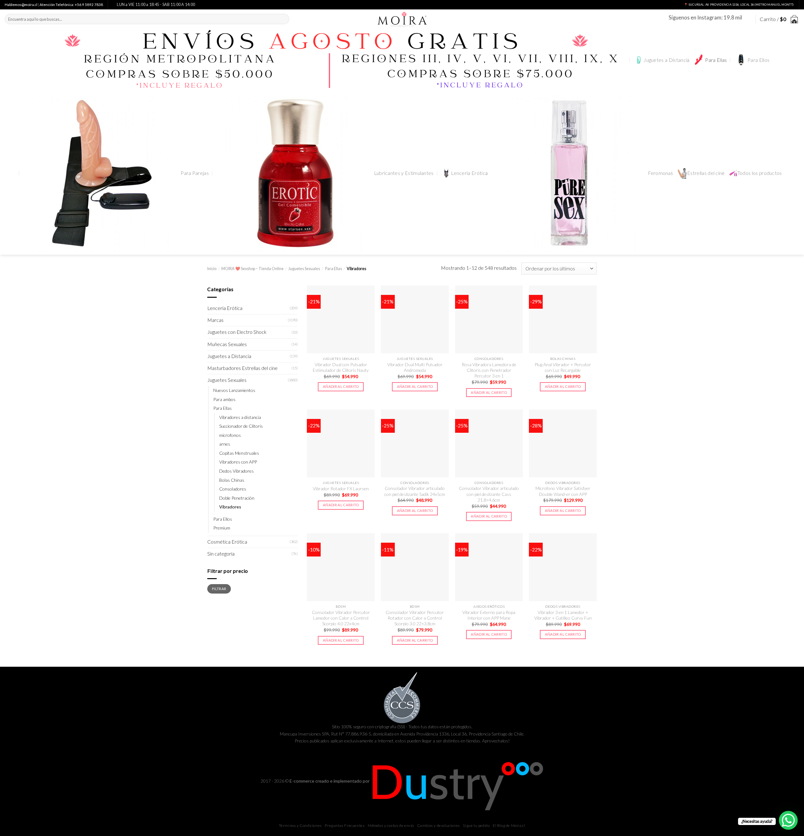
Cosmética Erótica (227, 542)
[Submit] (284, 19)
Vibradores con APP (238, 461)
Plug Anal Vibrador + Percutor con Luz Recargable (563, 367)
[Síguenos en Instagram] (747, 19)
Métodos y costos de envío (391, 825)
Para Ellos (758, 60)
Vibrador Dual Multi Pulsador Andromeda (415, 367)
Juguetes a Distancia (666, 60)
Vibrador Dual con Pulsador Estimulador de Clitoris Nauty (341, 367)
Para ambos (224, 399)
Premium (221, 527)
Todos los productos (759, 173)
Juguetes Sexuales (304, 268)
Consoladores (232, 488)
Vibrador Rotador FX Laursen (341, 488)
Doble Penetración (236, 498)
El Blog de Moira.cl (509, 825)
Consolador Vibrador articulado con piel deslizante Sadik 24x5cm (414, 491)
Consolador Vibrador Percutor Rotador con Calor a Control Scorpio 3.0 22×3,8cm (415, 618)
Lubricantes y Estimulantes (404, 173)
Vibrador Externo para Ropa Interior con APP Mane (488, 615)
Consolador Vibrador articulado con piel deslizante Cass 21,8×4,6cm (489, 494)
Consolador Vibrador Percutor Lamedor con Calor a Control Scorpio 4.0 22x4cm (341, 618)
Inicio (211, 268)
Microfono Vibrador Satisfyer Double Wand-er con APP (562, 491)
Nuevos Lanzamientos (234, 390)
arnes (224, 444)
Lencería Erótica (469, 173)
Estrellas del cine (706, 173)
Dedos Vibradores (236, 471)
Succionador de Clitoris (241, 426)
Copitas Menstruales (239, 453)
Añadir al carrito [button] (341, 386)
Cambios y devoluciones (438, 825)
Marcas (215, 320)
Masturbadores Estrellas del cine (242, 368)
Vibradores (230, 506)
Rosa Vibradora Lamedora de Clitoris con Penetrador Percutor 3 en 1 (489, 370)
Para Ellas (716, 60)
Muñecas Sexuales (227, 344)
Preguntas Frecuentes (345, 825)
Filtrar (219, 595)
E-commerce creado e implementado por (330, 781)
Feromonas (660, 173)
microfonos (230, 435)
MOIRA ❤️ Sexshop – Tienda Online (252, 268)
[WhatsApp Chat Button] (788, 820)
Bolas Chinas (231, 480)
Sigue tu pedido (476, 825)
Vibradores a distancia (240, 417)
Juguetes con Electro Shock (237, 332)
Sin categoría (221, 553)
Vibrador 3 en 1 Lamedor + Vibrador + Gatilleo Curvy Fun (563, 615)
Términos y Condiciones (300, 825)
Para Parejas (195, 173)
